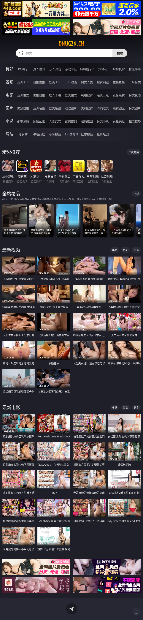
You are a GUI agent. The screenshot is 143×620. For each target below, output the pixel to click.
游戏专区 (71, 69)
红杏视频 (87, 134)
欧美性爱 (71, 95)
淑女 (125, 407)
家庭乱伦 (39, 121)
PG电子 (23, 69)
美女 (114, 250)
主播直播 (119, 82)
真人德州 (39, 69)
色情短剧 (103, 134)
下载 (136, 193)
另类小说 (103, 121)
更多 (136, 250)
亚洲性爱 (23, 95)
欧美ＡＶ (55, 82)
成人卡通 (55, 95)
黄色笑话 (119, 121)
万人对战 (55, 69)
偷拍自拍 (39, 95)
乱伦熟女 (119, 95)
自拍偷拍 (39, 82)
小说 (9, 121)
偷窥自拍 (23, 108)
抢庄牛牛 (135, 69)
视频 (9, 82)
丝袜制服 (103, 82)
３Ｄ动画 (71, 82)
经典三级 (103, 95)
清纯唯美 (103, 108)
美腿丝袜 (87, 108)
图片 (9, 108)
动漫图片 (71, 108)
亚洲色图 (39, 108)
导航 (9, 134)
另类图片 (135, 108)
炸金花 (102, 69)
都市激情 (23, 121)
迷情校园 (87, 121)
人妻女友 (55, 121)
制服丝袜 (87, 95)
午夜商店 (39, 134)
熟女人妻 (87, 82)
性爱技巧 (135, 121)
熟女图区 (119, 108)
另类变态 (135, 95)
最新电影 (11, 407)
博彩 (9, 69)
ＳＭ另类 (135, 82)
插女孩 (23, 134)
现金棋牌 (119, 69)
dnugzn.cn (71, 43)
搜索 (120, 53)
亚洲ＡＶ (23, 82)
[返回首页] (136, 611)
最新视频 (11, 250)
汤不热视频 (70, 134)
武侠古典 (71, 121)
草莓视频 (55, 134)
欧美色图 (55, 108)
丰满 (114, 407)
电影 (9, 95)
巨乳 (125, 250)
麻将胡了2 (87, 69)
